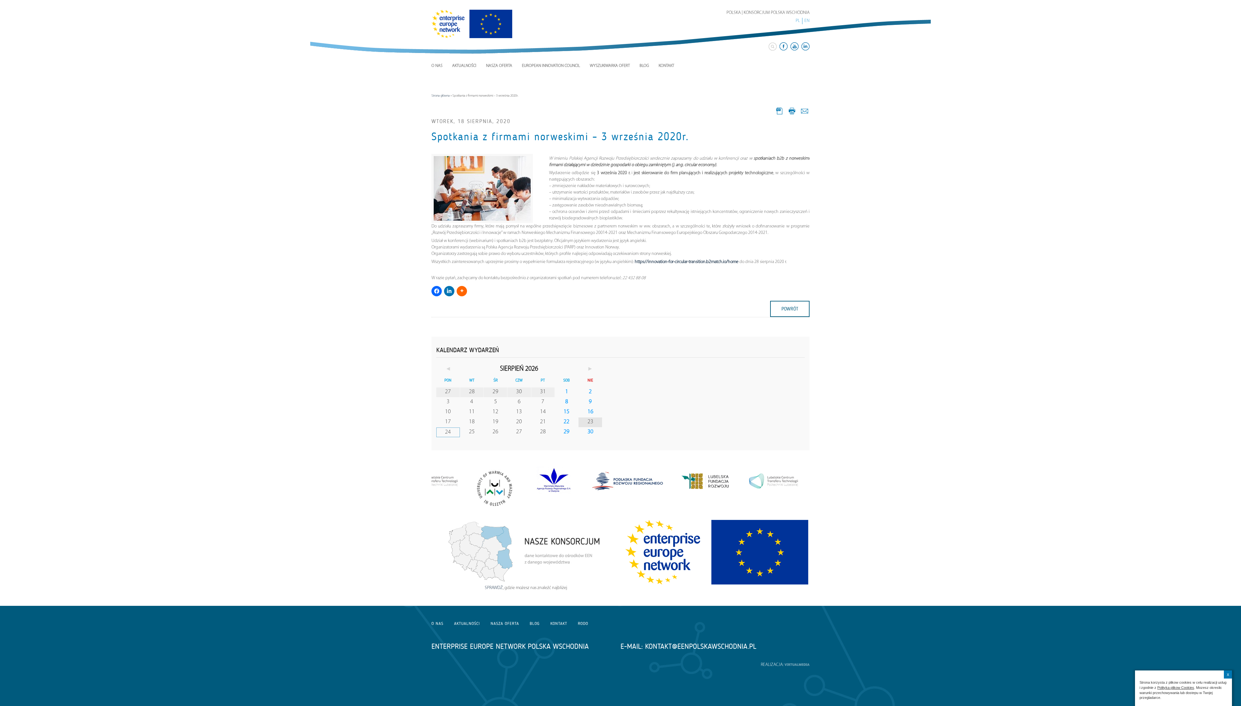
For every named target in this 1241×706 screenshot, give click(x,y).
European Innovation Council (551, 66)
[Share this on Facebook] (436, 291)
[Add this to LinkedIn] (449, 291)
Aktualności (464, 66)
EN (807, 20)
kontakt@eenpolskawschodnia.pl (700, 646)
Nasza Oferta (499, 66)
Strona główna (440, 96)
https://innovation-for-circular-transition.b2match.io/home (686, 261)
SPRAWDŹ (494, 587)
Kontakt (666, 66)
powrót (789, 309)
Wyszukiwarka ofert (610, 66)
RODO (583, 623)
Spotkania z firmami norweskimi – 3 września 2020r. (560, 136)
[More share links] (462, 291)
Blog (644, 66)
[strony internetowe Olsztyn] (797, 664)
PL (798, 20)
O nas (436, 66)
